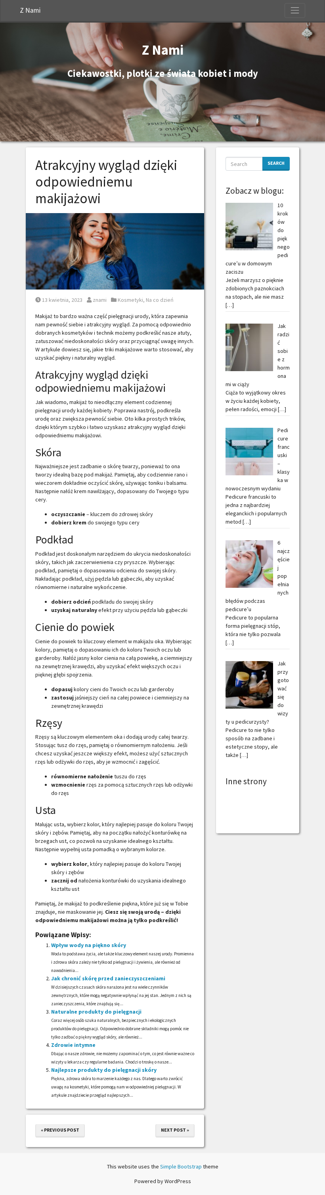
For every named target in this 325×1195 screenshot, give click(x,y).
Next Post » (175, 1130)
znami (99, 299)
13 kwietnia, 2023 (62, 299)
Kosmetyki (130, 299)
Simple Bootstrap (181, 1166)
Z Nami (30, 10)
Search (276, 163)
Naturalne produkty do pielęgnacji (96, 1011)
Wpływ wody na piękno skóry (88, 945)
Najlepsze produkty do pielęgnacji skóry (104, 1069)
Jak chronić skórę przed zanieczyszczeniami (108, 978)
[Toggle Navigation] (295, 10)
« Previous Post (60, 1130)
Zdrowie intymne (73, 1044)
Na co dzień (160, 299)
